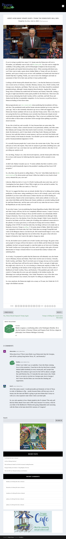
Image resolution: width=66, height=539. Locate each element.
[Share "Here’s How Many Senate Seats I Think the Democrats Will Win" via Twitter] (18, 306)
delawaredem (13, 351)
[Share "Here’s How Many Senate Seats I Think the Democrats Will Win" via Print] (39, 306)
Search (5, 418)
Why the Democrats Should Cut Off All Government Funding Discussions (19, 464)
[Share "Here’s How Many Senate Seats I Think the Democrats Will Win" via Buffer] (31, 306)
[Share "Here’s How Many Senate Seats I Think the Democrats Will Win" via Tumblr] (23, 306)
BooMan (27, 21)
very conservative (26, 105)
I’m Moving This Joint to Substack (11, 458)
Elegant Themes (11, 537)
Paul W (11, 386)
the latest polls (37, 64)
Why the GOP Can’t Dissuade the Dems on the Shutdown (16, 470)
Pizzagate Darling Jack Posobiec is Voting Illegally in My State (17, 467)
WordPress (21, 537)
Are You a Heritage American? (10, 461)
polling (26, 227)
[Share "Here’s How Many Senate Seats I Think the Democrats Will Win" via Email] (36, 306)
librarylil (8, 487)
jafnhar (7, 504)
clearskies (8, 493)
